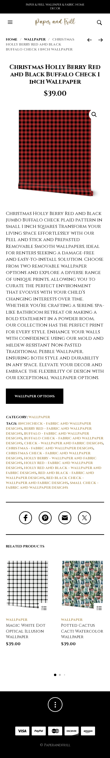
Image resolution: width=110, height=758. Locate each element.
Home (11, 39)
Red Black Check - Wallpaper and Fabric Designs (45, 480)
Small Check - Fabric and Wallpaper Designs (52, 485)
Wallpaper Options (35, 396)
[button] (10, 22)
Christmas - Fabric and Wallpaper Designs (49, 448)
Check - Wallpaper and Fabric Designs (63, 443)
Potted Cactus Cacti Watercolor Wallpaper (82, 631)
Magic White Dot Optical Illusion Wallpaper (25, 631)
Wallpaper (34, 39)
